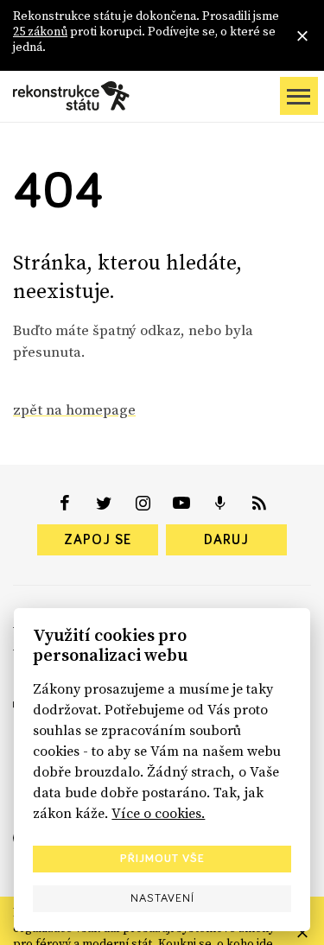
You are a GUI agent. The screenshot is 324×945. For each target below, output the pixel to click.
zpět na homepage (74, 409)
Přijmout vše (162, 859)
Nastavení (162, 898)
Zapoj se (97, 540)
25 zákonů (40, 31)
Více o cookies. (158, 812)
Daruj (226, 540)
